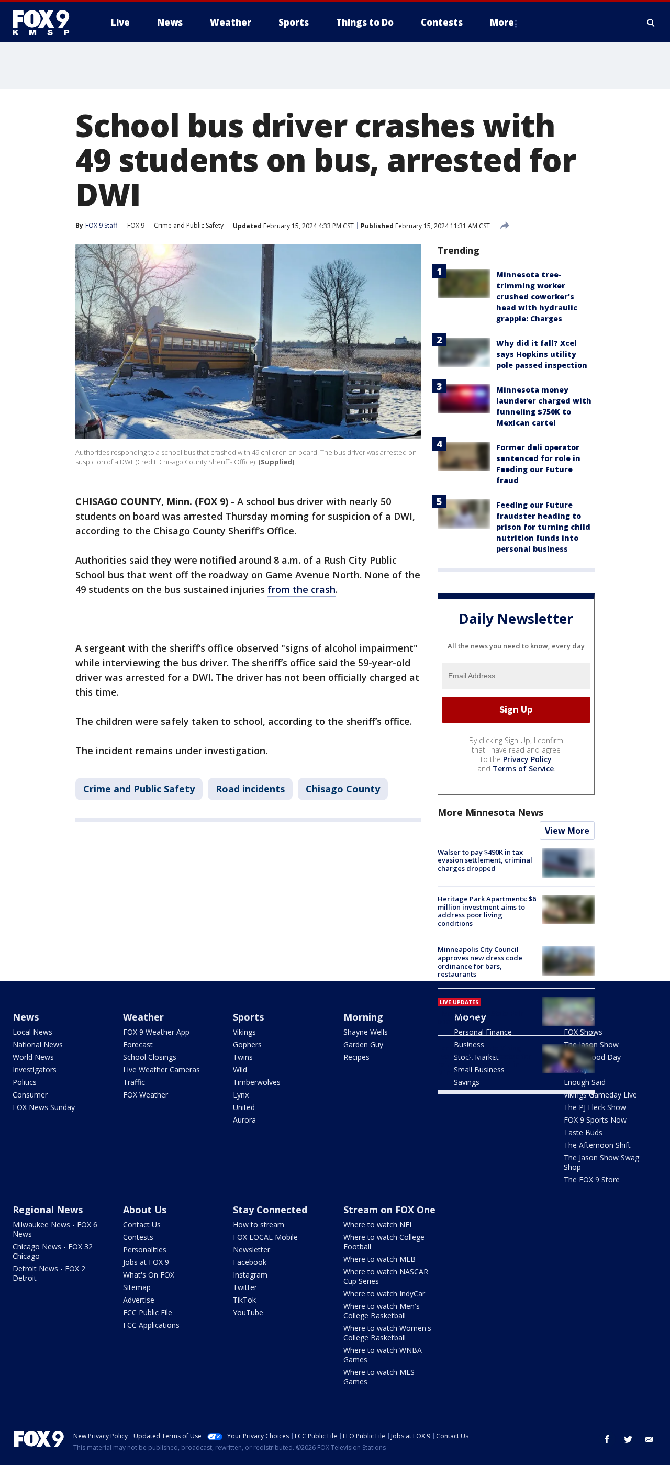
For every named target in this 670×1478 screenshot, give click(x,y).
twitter (628, 1439)
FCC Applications (151, 1325)
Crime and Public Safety (189, 225)
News (26, 1017)
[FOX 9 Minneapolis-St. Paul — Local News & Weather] (47, 22)
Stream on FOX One (389, 1209)
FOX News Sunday (44, 1107)
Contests (138, 1237)
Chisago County (343, 788)
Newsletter (251, 1250)
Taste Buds (583, 1132)
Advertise (138, 1300)
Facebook (249, 1262)
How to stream (258, 1224)
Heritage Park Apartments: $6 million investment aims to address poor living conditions (487, 911)
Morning (363, 1017)
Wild (240, 1069)
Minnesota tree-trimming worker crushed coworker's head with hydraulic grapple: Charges (536, 296)
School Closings (149, 1057)
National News (38, 1044)
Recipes (356, 1057)
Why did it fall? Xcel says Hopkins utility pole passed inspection (541, 354)
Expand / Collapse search (651, 22)
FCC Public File (147, 1312)
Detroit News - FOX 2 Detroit (49, 1273)
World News (33, 1057)
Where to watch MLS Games (379, 1376)
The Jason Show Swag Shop (601, 1162)
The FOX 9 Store (592, 1179)
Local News (32, 1032)
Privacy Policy (527, 759)
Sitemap (137, 1287)
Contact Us (142, 1224)
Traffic (134, 1082)
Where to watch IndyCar (384, 1293)
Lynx (241, 1095)
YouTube (248, 1312)
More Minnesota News (490, 812)
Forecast (138, 1044)
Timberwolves (257, 1082)
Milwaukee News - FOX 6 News (55, 1229)
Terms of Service (523, 769)
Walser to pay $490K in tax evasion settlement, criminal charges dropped (485, 860)
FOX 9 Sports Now (595, 1120)
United (244, 1107)
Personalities (144, 1250)
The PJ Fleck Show (595, 1107)
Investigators (35, 1069)
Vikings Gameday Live (600, 1095)
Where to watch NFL (378, 1224)
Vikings (244, 1032)
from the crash (301, 589)
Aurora (244, 1120)
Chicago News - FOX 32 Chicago (53, 1251)
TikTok (244, 1300)
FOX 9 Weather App (156, 1032)
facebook (607, 1439)
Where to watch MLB (379, 1259)
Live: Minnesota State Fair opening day (480, 1017)
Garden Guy (363, 1044)
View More (567, 830)
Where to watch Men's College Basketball (381, 1310)
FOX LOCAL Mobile (265, 1237)
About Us (144, 1209)
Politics (25, 1082)
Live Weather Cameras (161, 1069)
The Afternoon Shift (597, 1145)
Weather (143, 1017)
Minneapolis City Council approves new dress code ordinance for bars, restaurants (480, 962)
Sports (248, 1017)
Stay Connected (270, 1209)
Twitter (245, 1287)
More (502, 22)
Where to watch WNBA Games (382, 1354)
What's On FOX (148, 1275)
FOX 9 (135, 225)
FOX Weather (145, 1095)
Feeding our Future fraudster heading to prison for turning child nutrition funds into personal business (543, 527)
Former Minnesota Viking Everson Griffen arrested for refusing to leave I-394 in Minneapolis (484, 1060)
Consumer (30, 1095)
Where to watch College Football (384, 1241)
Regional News (48, 1209)
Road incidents (250, 788)
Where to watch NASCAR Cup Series (385, 1276)
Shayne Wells (365, 1032)
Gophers (247, 1044)
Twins (243, 1057)
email (649, 1439)
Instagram (250, 1275)
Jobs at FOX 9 (146, 1262)
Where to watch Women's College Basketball (387, 1332)
